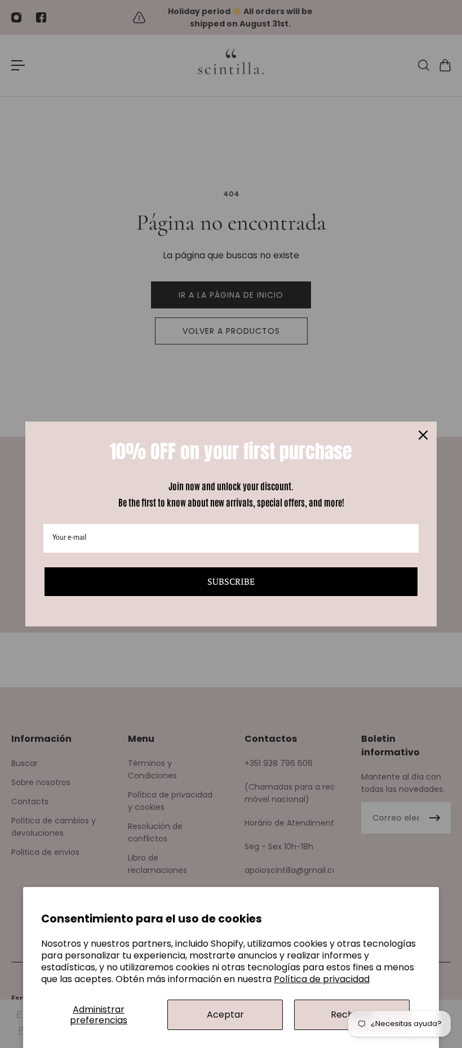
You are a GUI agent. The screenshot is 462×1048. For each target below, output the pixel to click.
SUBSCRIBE (231, 581)
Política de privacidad (322, 979)
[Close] (423, 435)
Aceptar (225, 1014)
